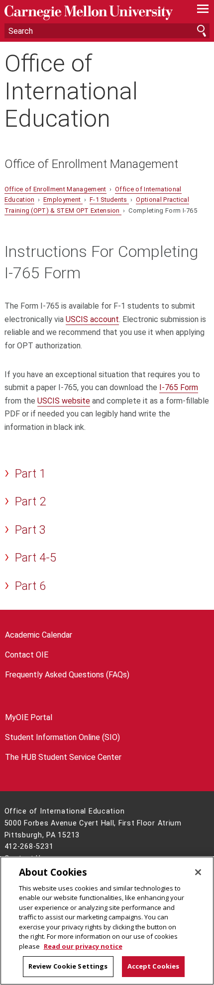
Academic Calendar (38, 635)
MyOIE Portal (28, 717)
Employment (63, 199)
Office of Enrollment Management (91, 164)
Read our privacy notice (83, 946)
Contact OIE (26, 654)
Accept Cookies (153, 966)
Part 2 (30, 501)
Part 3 (30, 530)
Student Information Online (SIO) (62, 737)
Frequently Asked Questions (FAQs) (67, 674)
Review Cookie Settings (68, 966)
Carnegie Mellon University (91, 12)
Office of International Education (71, 91)
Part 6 (30, 586)
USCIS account (92, 319)
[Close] (198, 872)
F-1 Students (109, 199)
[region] (107, 920)
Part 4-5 (35, 558)
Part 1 (30, 474)
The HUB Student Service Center (63, 757)
